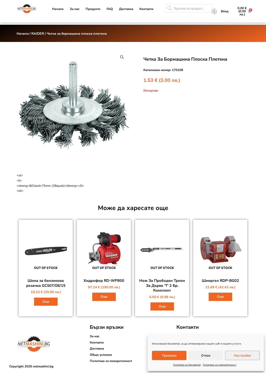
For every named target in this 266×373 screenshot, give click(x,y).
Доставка (126, 9)
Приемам (169, 355)
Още (45, 301)
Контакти (146, 9)
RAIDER (37, 33)
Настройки (242, 355)
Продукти (93, 9)
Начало (58, 9)
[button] (122, 57)
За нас (74, 9)
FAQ (110, 9)
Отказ (206, 355)
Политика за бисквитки (187, 364)
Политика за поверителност (219, 364)
